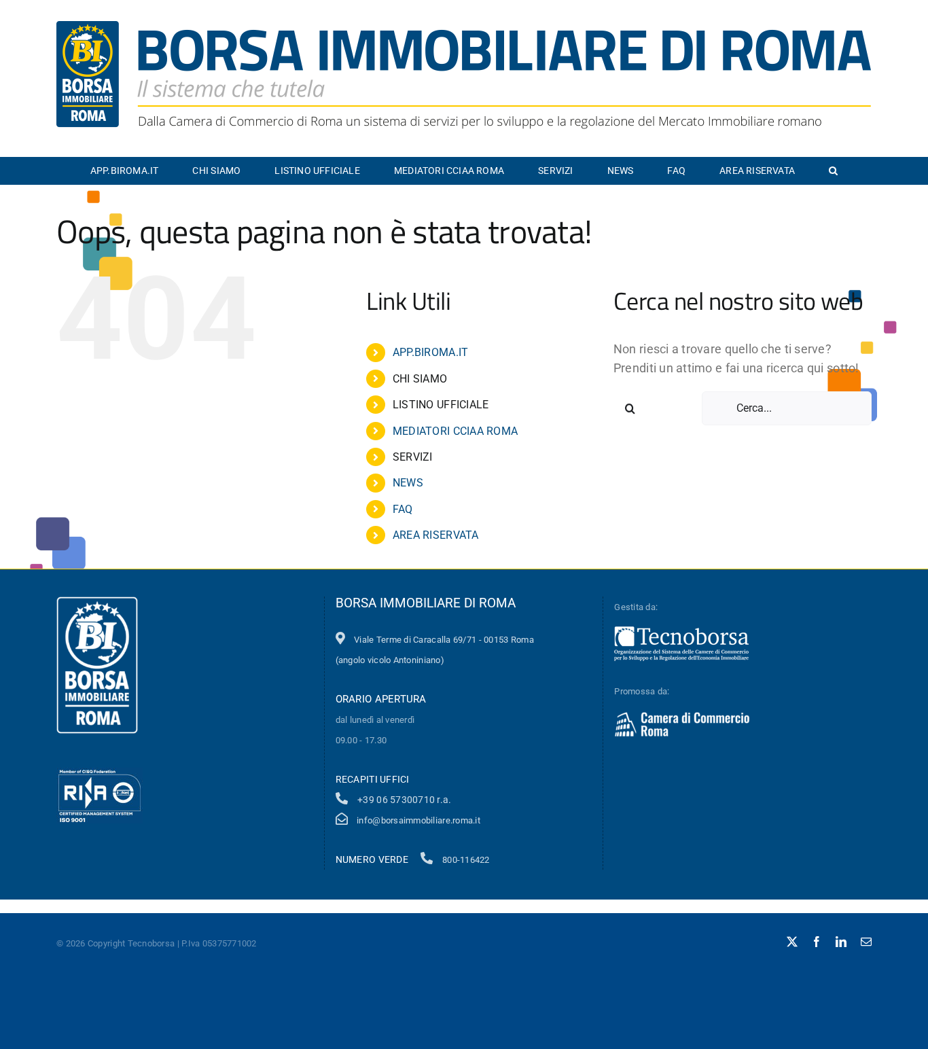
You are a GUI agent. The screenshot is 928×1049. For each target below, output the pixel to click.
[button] (833, 170)
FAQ (403, 509)
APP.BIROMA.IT (431, 352)
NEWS (408, 482)
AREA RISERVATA (436, 535)
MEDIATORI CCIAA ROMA (455, 431)
